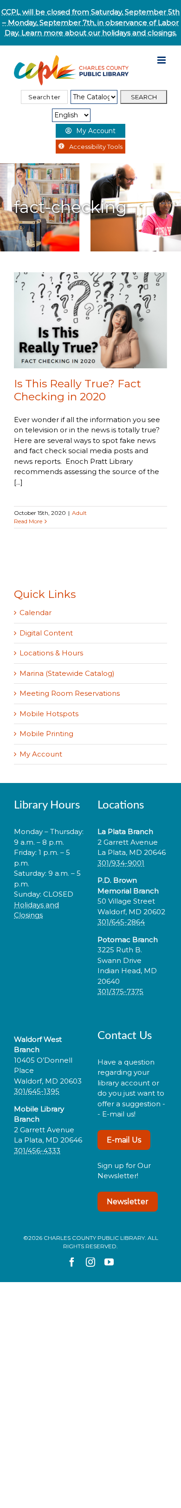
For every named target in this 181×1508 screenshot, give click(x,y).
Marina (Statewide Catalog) (67, 673)
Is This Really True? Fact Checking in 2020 (77, 390)
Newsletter (128, 1201)
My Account (40, 754)
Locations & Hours (51, 652)
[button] (49, 945)
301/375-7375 (120, 991)
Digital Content (46, 633)
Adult (79, 512)
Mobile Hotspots (48, 713)
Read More (28, 521)
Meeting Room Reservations (69, 693)
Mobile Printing (46, 733)
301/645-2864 (121, 922)
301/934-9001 (120, 863)
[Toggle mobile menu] (162, 60)
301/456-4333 (37, 1150)
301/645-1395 (36, 1091)
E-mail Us (124, 1140)
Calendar (35, 612)
